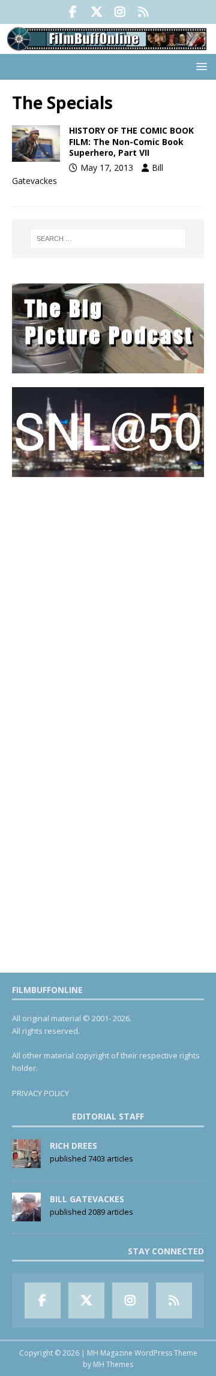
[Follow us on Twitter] (96, 12)
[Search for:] (108, 238)
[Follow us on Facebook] (72, 12)
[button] (199, 66)
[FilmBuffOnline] (108, 47)
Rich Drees (73, 1145)
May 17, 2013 (106, 167)
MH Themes (113, 1364)
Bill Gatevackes (87, 1199)
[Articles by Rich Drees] (26, 1161)
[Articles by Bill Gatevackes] (26, 1214)
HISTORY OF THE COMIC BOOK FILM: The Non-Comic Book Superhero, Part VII (131, 141)
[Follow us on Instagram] (119, 12)
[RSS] (143, 12)
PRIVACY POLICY (40, 1093)
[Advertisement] (108, 598)
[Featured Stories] (36, 143)
